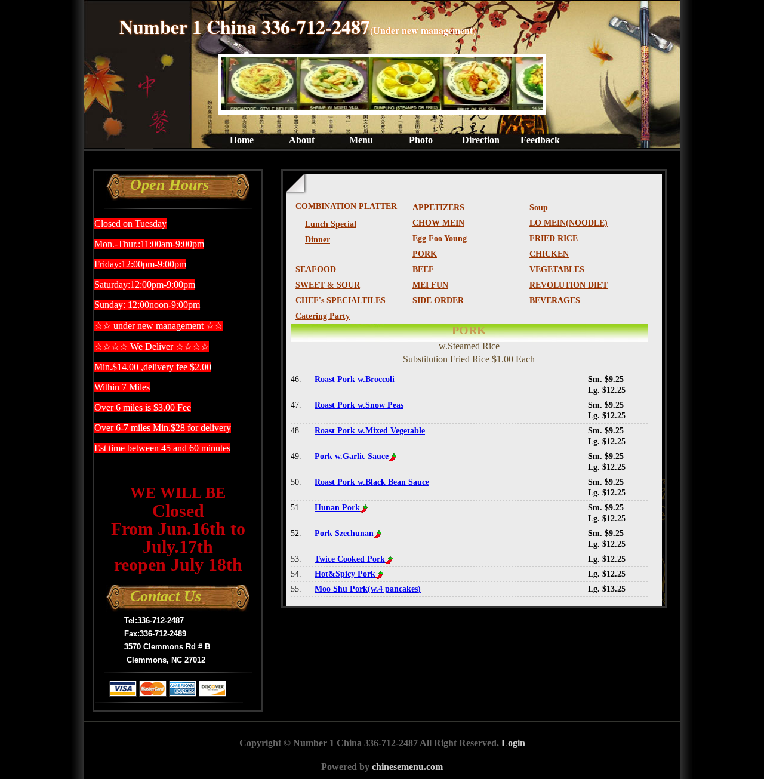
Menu (361, 140)
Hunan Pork (337, 507)
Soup (538, 207)
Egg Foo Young (439, 238)
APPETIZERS (438, 207)
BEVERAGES (554, 300)
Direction (481, 140)
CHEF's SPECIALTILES (340, 300)
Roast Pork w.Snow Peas (359, 405)
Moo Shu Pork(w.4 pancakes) (368, 588)
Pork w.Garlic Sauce (352, 456)
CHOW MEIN (438, 222)
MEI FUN (430, 285)
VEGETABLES (556, 269)
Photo (421, 140)
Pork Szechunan (344, 533)
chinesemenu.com (407, 767)
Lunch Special (330, 224)
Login (513, 743)
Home (242, 140)
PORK (424, 254)
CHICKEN (549, 254)
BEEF (423, 269)
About (302, 140)
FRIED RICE (553, 238)
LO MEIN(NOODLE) (568, 222)
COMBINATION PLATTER (346, 206)
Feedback (540, 140)
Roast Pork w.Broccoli (355, 379)
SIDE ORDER (438, 300)
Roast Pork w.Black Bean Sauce (372, 482)
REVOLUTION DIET (568, 285)
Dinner (317, 239)
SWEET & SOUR (327, 285)
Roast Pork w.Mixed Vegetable (370, 430)
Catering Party (322, 316)
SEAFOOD (315, 269)
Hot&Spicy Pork (345, 573)
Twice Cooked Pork (350, 559)
